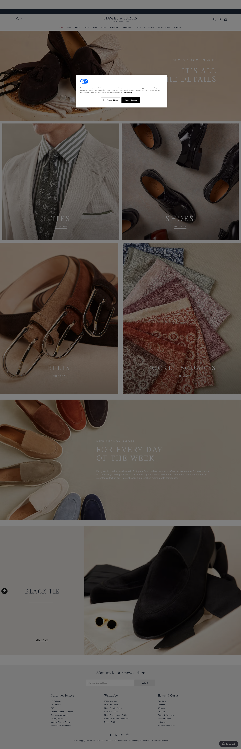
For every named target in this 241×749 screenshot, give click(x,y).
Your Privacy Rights (110, 100)
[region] (121, 91)
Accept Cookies (131, 100)
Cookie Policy (127, 93)
